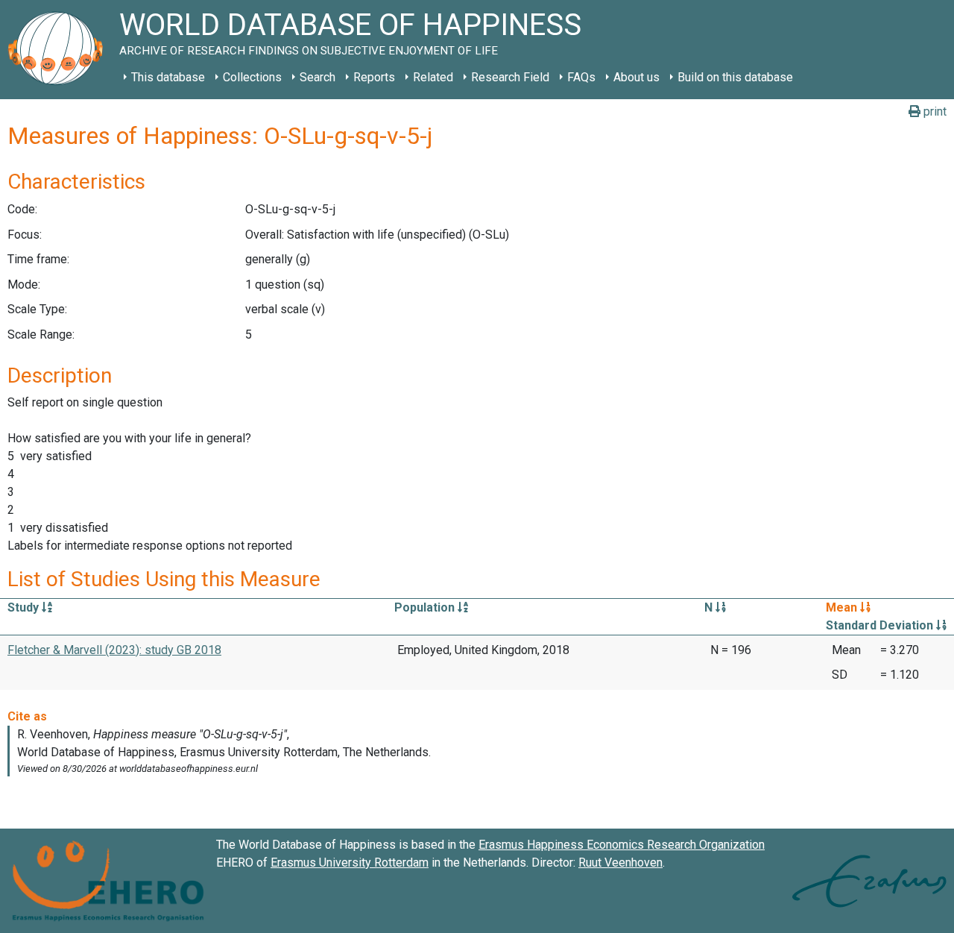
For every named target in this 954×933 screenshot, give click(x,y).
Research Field (510, 77)
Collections (252, 77)
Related (433, 77)
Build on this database (735, 77)
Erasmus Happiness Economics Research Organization (621, 845)
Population (426, 607)
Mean (843, 607)
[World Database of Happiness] (59, 49)
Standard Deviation (881, 625)
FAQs (581, 77)
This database (168, 77)
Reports (374, 77)
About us (636, 77)
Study (24, 607)
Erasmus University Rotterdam (350, 862)
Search (317, 77)
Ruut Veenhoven (620, 862)
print (933, 111)
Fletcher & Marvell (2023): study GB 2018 (114, 650)
